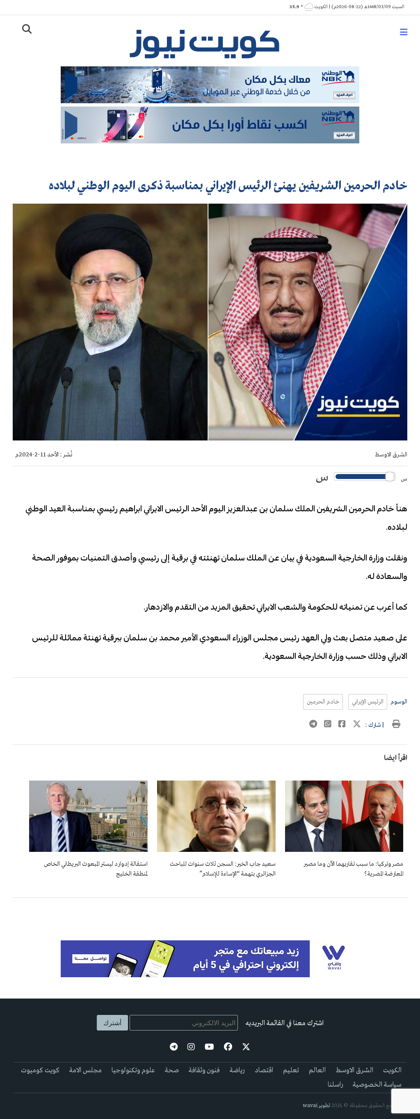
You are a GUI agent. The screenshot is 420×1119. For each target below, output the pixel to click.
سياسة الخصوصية (377, 1084)
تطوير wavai (316, 1105)
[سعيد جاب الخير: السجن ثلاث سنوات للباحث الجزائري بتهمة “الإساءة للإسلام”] (216, 850)
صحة (172, 1070)
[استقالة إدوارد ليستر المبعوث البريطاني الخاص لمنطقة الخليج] (88, 850)
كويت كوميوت (40, 1070)
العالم (317, 1070)
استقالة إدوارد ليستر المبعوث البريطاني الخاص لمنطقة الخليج (96, 869)
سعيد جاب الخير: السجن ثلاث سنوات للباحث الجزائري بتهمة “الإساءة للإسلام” (223, 869)
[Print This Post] (396, 725)
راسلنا (335, 1084)
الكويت (392, 1070)
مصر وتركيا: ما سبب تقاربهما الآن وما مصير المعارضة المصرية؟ (353, 869)
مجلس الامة (85, 1070)
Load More (210, 911)
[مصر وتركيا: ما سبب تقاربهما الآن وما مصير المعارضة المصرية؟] (344, 850)
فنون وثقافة (204, 1070)
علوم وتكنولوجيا (133, 1070)
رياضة (237, 1070)
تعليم (291, 1070)
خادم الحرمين (323, 702)
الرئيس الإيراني (367, 702)
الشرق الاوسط (391, 455)
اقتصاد (264, 1070)
